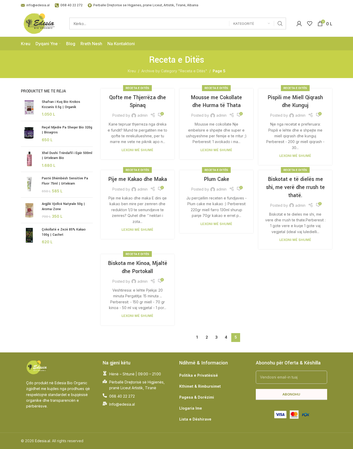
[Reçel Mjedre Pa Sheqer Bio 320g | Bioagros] (29, 134)
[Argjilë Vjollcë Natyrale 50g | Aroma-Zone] (29, 210)
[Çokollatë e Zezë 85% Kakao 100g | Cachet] (29, 236)
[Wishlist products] (309, 23)
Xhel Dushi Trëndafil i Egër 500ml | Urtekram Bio (67, 156)
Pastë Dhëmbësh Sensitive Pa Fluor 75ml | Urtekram (65, 181)
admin (142, 115)
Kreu (132, 71)
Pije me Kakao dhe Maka (137, 179)
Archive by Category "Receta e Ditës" (174, 71)
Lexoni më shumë (137, 150)
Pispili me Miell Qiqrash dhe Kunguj (295, 101)
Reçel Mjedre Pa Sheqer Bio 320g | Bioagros (67, 130)
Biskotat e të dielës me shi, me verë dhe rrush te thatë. (295, 187)
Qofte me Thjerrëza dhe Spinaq (137, 101)
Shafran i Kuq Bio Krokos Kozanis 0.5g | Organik (61, 104)
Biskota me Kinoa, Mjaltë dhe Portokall (137, 267)
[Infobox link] (35, 5)
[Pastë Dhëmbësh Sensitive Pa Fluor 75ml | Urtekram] (29, 184)
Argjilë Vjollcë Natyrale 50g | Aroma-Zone (63, 206)
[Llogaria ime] (299, 23)
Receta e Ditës (137, 88)
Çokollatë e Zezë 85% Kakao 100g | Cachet (64, 232)
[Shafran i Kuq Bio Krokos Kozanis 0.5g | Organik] (29, 108)
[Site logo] (40, 23)
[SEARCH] (280, 23)
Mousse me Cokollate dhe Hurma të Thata (216, 101)
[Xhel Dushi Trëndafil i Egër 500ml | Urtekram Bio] (29, 159)
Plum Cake (216, 179)
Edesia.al (42, 441)
